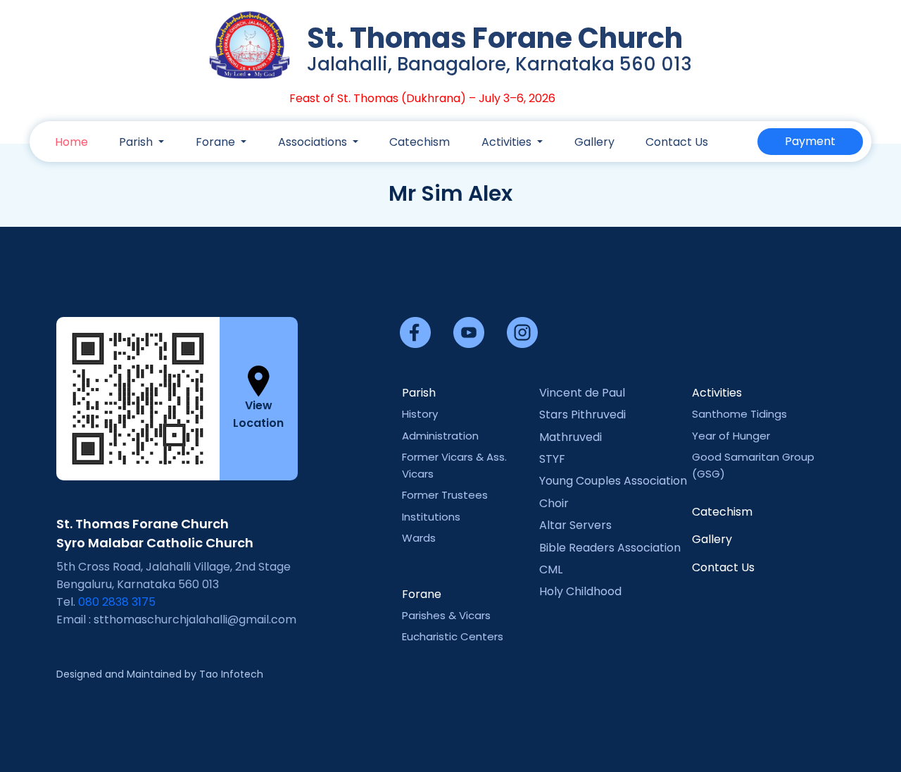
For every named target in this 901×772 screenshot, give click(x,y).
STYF (552, 459)
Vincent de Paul (582, 393)
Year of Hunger (731, 435)
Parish (419, 393)
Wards (419, 537)
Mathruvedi (570, 437)
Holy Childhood (580, 591)
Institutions (431, 516)
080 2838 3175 (117, 602)
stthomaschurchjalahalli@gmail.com (195, 619)
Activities (717, 393)
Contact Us (676, 142)
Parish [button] (137, 142)
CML (550, 569)
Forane (421, 594)
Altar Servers (575, 525)
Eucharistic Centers (452, 636)
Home (71, 142)
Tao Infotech (231, 674)
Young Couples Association (613, 481)
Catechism (419, 142)
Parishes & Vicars (446, 615)
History (420, 413)
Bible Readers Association (610, 548)
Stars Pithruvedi (582, 414)
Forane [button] (217, 142)
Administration (440, 435)
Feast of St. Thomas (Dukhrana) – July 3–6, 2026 (409, 98)
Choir (554, 503)
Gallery (594, 142)
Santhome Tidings (739, 413)
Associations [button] (314, 142)
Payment (810, 141)
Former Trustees (445, 494)
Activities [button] (507, 142)
